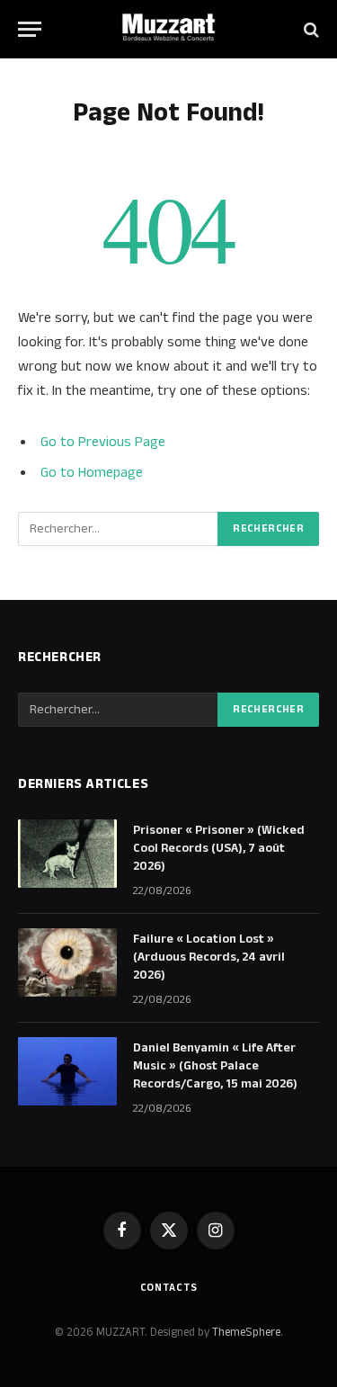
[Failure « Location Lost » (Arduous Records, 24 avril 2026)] (67, 962)
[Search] (309, 29)
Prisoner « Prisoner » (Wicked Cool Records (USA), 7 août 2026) (219, 848)
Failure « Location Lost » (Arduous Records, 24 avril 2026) (209, 957)
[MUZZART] (169, 29)
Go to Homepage (91, 472)
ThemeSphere (246, 1332)
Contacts (169, 1287)
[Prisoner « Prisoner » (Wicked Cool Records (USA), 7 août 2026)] (67, 853)
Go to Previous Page (102, 442)
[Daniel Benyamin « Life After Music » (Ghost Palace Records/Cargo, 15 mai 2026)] (67, 1071)
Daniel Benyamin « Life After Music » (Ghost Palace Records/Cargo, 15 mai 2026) (215, 1066)
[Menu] (29, 29)
